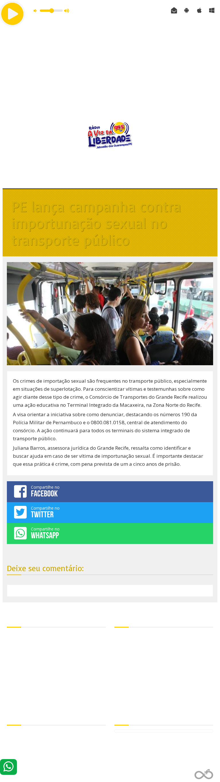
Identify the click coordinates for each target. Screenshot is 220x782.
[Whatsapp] (8, 767)
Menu (110, 177)
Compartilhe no (45, 491)
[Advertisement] (110, 73)
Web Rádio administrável (204, 774)
